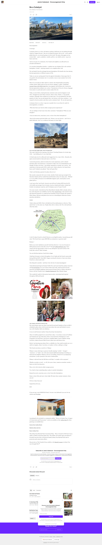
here (51, 253)
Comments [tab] (32, 475)
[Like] (31, 14)
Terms (54, 536)
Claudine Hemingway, (50, 271)
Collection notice (59, 536)
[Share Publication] (87, 2)
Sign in (98, 2)
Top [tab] (31, 490)
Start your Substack (48, 539)
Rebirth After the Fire (35, 428)
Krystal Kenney (36, 267)
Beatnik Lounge (59, 442)
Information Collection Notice (50, 520)
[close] (62, 500)
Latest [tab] (34, 490)
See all (31, 518)
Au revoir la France (35, 493)
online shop (64, 420)
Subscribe (92, 2)
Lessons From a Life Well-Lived (38, 86)
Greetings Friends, (33, 495)
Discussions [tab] (38, 490)
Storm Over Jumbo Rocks (36, 425)
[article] (51, 496)
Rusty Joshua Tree (34, 431)
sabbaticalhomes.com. (60, 247)
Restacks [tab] (37, 475)
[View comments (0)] (33, 14)
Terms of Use (56, 519)
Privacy (51, 536)
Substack (45, 542)
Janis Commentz (37, 496)
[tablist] (35, 475)
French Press (58, 192)
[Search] (85, 2)
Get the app (56, 539)
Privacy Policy (60, 520)
